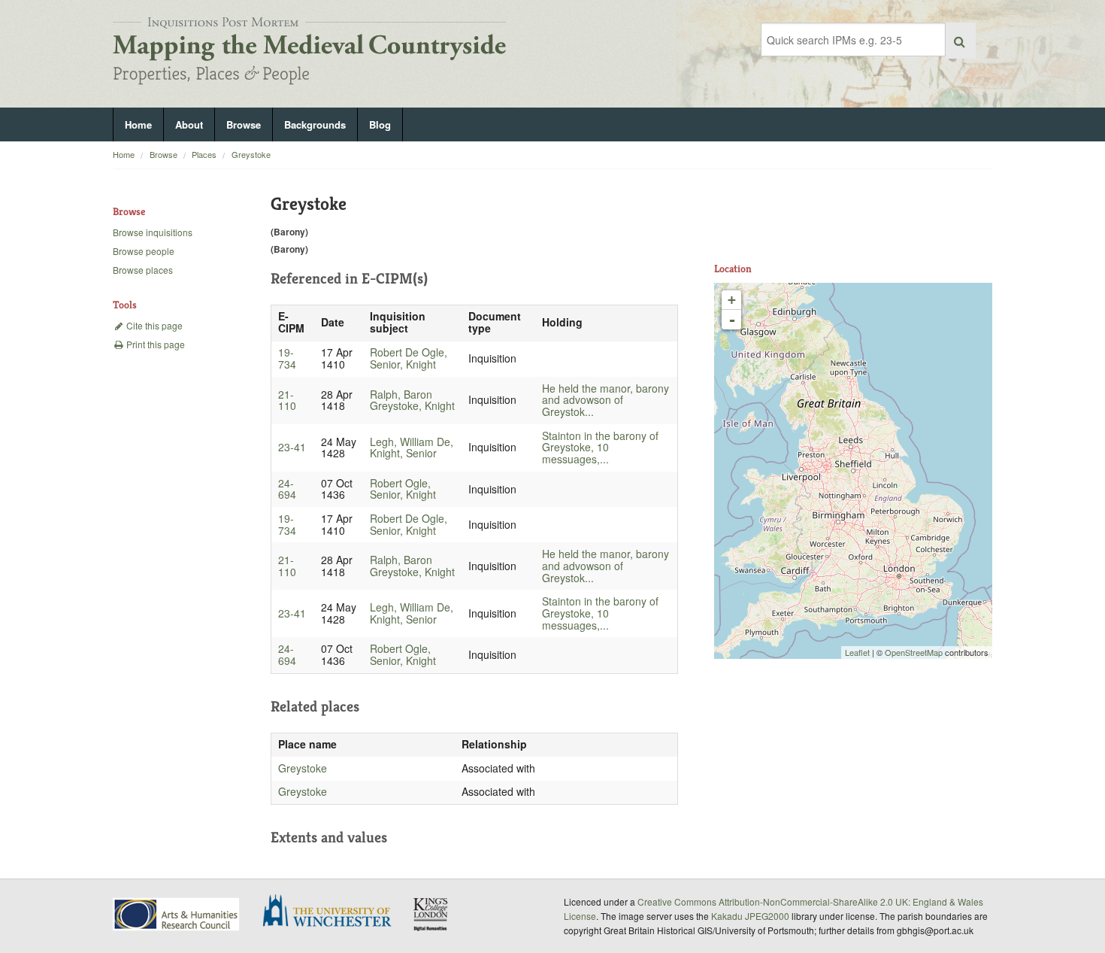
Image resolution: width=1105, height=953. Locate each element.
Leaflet (857, 652)
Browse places (143, 269)
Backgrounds (315, 124)
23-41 (292, 446)
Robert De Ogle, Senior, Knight (408, 358)
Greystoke (251, 154)
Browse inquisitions (152, 232)
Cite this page (153, 325)
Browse (243, 124)
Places (204, 154)
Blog (380, 124)
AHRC (177, 914)
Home (138, 124)
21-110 (287, 400)
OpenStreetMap (914, 652)
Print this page (154, 344)
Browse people (143, 250)
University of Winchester (333, 912)
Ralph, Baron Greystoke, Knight (412, 400)
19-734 (287, 358)
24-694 (287, 488)
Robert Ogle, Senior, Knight (403, 488)
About (189, 124)
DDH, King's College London (431, 913)
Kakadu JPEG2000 (750, 915)
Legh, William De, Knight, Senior (411, 447)
